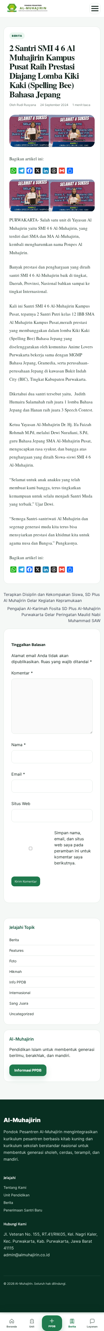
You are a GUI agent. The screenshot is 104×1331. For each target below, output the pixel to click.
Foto (12, 961)
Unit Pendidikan (17, 1195)
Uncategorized (21, 1014)
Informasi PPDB (27, 1070)
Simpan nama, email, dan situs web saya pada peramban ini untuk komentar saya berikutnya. (72, 847)
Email (18, 774)
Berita (17, 35)
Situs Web (20, 803)
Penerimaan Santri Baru (23, 1210)
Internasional (19, 993)
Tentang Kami (15, 1187)
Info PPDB (17, 982)
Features (16, 950)
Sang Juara (18, 1003)
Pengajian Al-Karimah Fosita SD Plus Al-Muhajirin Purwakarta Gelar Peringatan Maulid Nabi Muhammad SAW (53, 614)
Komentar (22, 672)
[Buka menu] (94, 8)
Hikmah (15, 971)
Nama (18, 744)
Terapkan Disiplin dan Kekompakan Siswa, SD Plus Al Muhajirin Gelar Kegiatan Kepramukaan (52, 597)
